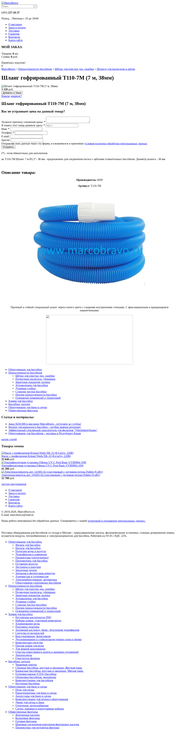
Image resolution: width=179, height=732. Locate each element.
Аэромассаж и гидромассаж (32, 576)
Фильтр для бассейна (27, 544)
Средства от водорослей (29, 633)
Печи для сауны (24, 689)
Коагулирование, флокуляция (33, 636)
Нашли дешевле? (11, 96)
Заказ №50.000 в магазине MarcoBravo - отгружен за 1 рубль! (44, 423)
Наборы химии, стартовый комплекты (38, 620)
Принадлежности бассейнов (35, 69)
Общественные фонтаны (23, 711)
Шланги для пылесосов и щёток (116, 69)
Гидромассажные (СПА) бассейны (35, 674)
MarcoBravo (8, 69)
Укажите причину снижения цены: (23, 122)
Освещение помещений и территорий (38, 611)
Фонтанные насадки (27, 714)
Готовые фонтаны (26, 721)
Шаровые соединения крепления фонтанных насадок (47, 724)
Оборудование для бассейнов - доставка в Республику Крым (44, 433)
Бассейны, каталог (19, 661)
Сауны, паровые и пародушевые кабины (39, 708)
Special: (5, 140)
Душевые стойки (25, 601)
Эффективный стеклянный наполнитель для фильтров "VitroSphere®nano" (52, 430)
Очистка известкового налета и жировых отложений (46, 651)
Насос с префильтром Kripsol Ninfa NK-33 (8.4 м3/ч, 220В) (36, 456)
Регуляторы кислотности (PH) (33, 617)
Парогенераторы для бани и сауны (36, 692)
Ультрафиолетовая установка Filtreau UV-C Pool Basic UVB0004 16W (42, 465)
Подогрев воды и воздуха (30, 551)
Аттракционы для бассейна (31, 598)
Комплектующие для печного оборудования (41, 699)
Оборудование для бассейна (25, 541)
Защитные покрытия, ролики (32, 595)
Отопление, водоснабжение (32, 705)
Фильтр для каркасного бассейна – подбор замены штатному (44, 427)
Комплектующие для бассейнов (34, 680)
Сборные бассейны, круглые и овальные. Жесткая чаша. (48, 667)
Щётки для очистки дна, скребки (74, 69)
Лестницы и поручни (28, 566)
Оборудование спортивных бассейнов (38, 582)
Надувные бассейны (27, 683)
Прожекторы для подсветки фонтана (37, 727)
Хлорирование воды (27, 623)
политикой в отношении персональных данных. (116, 520)
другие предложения (13, 484)
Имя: (5, 129)
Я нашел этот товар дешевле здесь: (23, 125)
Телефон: (7, 132)
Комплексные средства (29, 642)
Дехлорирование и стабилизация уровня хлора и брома (48, 639)
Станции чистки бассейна (30, 604)
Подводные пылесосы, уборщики (35, 592)
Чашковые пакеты (26, 664)
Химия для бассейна (20, 614)
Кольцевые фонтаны (27, 718)
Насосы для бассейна (28, 548)
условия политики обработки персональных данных (115, 143)
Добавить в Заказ (12, 92)
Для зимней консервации (30, 648)
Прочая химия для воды (29, 645)
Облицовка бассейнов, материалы (35, 677)
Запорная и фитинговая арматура (35, 573)
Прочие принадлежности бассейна (36, 607)
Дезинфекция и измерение (31, 554)
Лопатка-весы (23, 655)
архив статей (9, 439)
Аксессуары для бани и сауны (33, 696)
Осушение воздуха (26, 563)
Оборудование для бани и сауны (27, 686)
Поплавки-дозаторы (27, 626)
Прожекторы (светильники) (32, 557)
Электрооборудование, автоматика (36, 579)
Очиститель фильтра (27, 658)
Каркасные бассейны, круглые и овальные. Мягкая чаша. (49, 670)
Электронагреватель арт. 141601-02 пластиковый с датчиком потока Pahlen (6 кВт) (50, 474)
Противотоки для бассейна (31, 560)
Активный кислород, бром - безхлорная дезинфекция (47, 629)
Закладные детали (26, 570)
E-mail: (5, 136)
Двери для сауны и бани (29, 702)
